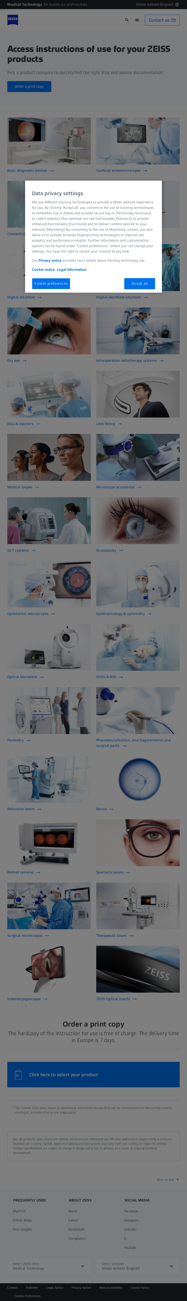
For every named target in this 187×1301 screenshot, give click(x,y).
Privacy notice (50, 260)
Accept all (140, 283)
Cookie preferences (51, 283)
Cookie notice (43, 269)
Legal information (71, 269)
